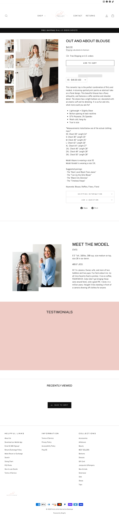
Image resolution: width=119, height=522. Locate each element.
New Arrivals (83, 469)
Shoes (81, 481)
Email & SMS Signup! (12, 446)
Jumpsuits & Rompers (87, 465)
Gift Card (82, 461)
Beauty (81, 446)
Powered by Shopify (59, 513)
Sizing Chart (9, 461)
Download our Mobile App (13, 442)
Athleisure (82, 442)
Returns (90, 16)
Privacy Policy (46, 442)
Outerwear (82, 473)
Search (7, 457)
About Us (8, 438)
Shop (41, 16)
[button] (90, 69)
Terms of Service (11, 473)
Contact (77, 16)
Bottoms (82, 454)
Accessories (83, 438)
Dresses (82, 457)
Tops (80, 484)
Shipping (69, 50)
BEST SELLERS (84, 450)
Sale (80, 477)
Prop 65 (44, 450)
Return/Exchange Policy (13, 450)
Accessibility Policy (48, 446)
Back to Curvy (61, 405)
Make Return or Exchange (14, 454)
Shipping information (90, 194)
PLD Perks (8, 465)
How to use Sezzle (11, 469)
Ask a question (90, 200)
